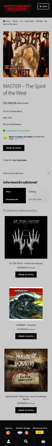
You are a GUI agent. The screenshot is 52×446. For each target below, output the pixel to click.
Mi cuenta (8, 441)
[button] (45, 35)
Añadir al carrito (13, 147)
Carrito (43, 441)
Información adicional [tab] (13, 173)
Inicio (8, 21)
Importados (29, 21)
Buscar (26, 441)
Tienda (15, 21)
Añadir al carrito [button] (26, 274)
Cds (21, 21)
